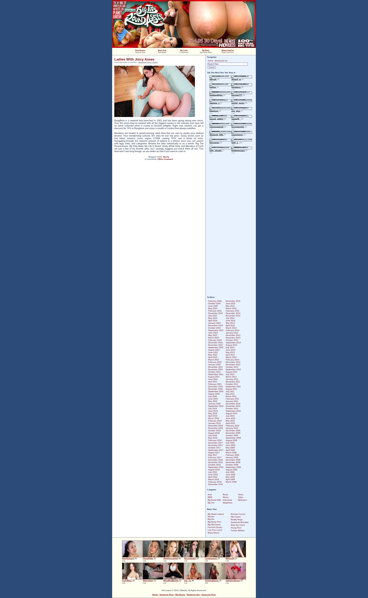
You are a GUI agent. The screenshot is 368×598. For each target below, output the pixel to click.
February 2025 (215, 311)
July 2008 (230, 472)
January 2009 (232, 457)
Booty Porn (162, 50)
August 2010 (231, 413)
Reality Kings (237, 519)
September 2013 (233, 342)
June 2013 (230, 350)
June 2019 (213, 411)
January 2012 (232, 379)
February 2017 (215, 457)
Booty (166, 157)
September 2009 (233, 438)
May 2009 (230, 447)
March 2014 (231, 328)
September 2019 (215, 406)
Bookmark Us (221, 61)
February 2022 (215, 362)
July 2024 (212, 316)
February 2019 (215, 421)
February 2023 (215, 340)
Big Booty (205, 50)
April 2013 (230, 355)
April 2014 (230, 325)
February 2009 (232, 455)
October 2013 (232, 340)
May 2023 (212, 335)
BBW (210, 497)
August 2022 (214, 350)
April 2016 (212, 477)
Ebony (226, 497)
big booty (180, 595)
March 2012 (231, 377)
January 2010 (232, 428)
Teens (240, 494)
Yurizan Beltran (238, 530)
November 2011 (233, 382)
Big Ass (211, 519)
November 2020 (215, 389)
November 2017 (215, 445)
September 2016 (215, 467)
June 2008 (230, 474)
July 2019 (212, 408)
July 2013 (230, 347)
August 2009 (231, 440)
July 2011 (230, 391)
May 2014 (230, 323)
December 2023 (215, 325)
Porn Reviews (140, 50)
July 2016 (212, 472)
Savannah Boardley (240, 522)
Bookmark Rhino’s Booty (148, 62)
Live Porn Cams (215, 530)
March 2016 (213, 479)
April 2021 (212, 382)
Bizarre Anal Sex (228, 50)
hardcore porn (167, 595)
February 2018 (215, 440)
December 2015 (215, 484)
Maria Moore (213, 533)
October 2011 (232, 384)
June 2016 (213, 474)
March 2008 (231, 482)
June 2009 (230, 445)
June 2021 (213, 379)
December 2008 (233, 460)
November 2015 (233, 301)
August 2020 (214, 394)
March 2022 (213, 360)
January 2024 (214, 323)
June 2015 (230, 303)
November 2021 (215, 369)
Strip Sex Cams (238, 525)
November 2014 (233, 316)
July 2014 (230, 318)
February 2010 (232, 425)
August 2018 (214, 433)
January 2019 (214, 423)
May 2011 (230, 394)
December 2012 (233, 362)
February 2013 (232, 360)
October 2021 (214, 372)
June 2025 (213, 306)
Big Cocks (184, 50)
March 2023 (213, 338)
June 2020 (213, 399)
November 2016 (215, 462)
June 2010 (230, 418)
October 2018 (214, 430)
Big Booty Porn (214, 522)
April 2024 (212, 320)
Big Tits (211, 503)
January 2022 (214, 364)
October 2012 (232, 367)
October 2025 (214, 303)
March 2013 (231, 357)
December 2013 (233, 335)
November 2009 (233, 433)
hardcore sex (193, 595)
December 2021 (215, 367)
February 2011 (232, 399)
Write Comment (165, 159)
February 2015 (232, 311)
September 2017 (215, 450)
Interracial (227, 500)
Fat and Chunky (215, 527)
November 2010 (233, 406)
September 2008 (233, 467)
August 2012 (231, 372)
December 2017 (215, 443)
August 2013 (231, 345)
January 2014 (232, 333)
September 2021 (215, 374)
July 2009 (230, 443)
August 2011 (231, 389)
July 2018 (212, 435)
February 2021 (215, 384)
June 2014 (230, 320)
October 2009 (232, 435)
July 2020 (212, 396)
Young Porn (236, 528)
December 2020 (215, 386)
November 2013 (233, 338)
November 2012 (233, 364)
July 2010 (230, 416)
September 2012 (233, 369)
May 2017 (212, 455)
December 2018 (215, 425)
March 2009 (231, 452)
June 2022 (213, 352)
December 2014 (233, 313)
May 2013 (230, 352)
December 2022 (215, 342)
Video (240, 497)
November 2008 (233, 462)
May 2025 (212, 308)
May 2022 (212, 355)
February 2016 (215, 482)
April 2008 (230, 479)
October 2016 (214, 465)
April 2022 (212, 357)
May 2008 (230, 477)
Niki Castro (236, 517)
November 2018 (215, 428)
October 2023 (214, 328)
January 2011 (232, 401)
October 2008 (232, 465)
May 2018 (212, 438)
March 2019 (213, 418)
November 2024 (215, 313)
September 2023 (215, 330)
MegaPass (227, 503)
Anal (210, 494)
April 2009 (230, 450)
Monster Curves (238, 514)
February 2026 (215, 301)
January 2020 (214, 403)
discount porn (209, 595)
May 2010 (230, 421)
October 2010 (232, 408)
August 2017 (214, 452)
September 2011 (233, 386)
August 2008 (231, 469)
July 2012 (230, 374)
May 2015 (230, 306)
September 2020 (215, 391)
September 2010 (233, 411)
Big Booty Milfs (214, 500)
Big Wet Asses (214, 524)
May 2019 (212, 413)
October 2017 (214, 447)
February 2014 (232, 330)
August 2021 (214, 377)
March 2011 (231, 396)
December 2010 (233, 403)
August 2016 (214, 469)
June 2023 (213, 333)
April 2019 (212, 416)
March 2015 (231, 308)
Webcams (242, 500)
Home (210, 61)
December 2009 (233, 430)
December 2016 (215, 460)
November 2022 (215, 345)
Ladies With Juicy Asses (134, 59)
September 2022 (215, 347)
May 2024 (212, 318)
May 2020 (212, 401)
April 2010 (230, 423)
